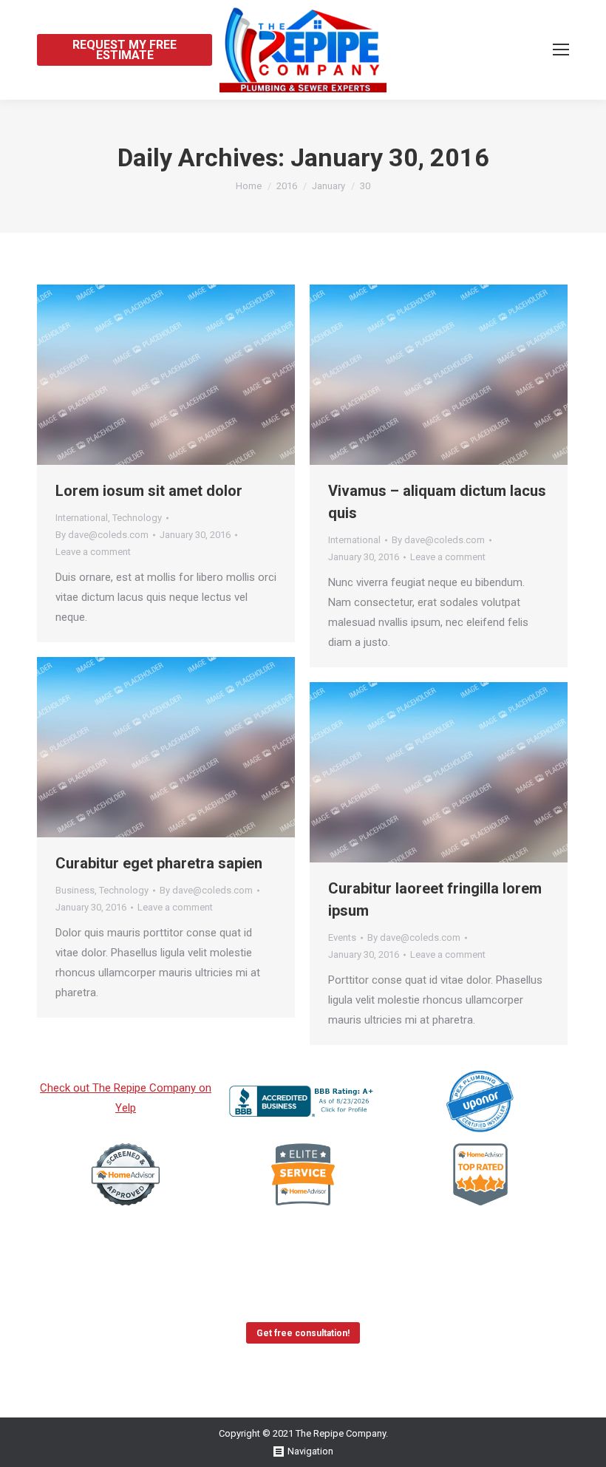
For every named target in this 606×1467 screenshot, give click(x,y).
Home (249, 185)
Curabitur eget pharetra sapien (158, 863)
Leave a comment (93, 551)
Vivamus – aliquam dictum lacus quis (437, 502)
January (328, 185)
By (102, 534)
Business (75, 890)
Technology (137, 517)
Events (342, 937)
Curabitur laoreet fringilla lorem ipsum (435, 899)
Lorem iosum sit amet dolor (148, 491)
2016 (286, 185)
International (81, 517)
